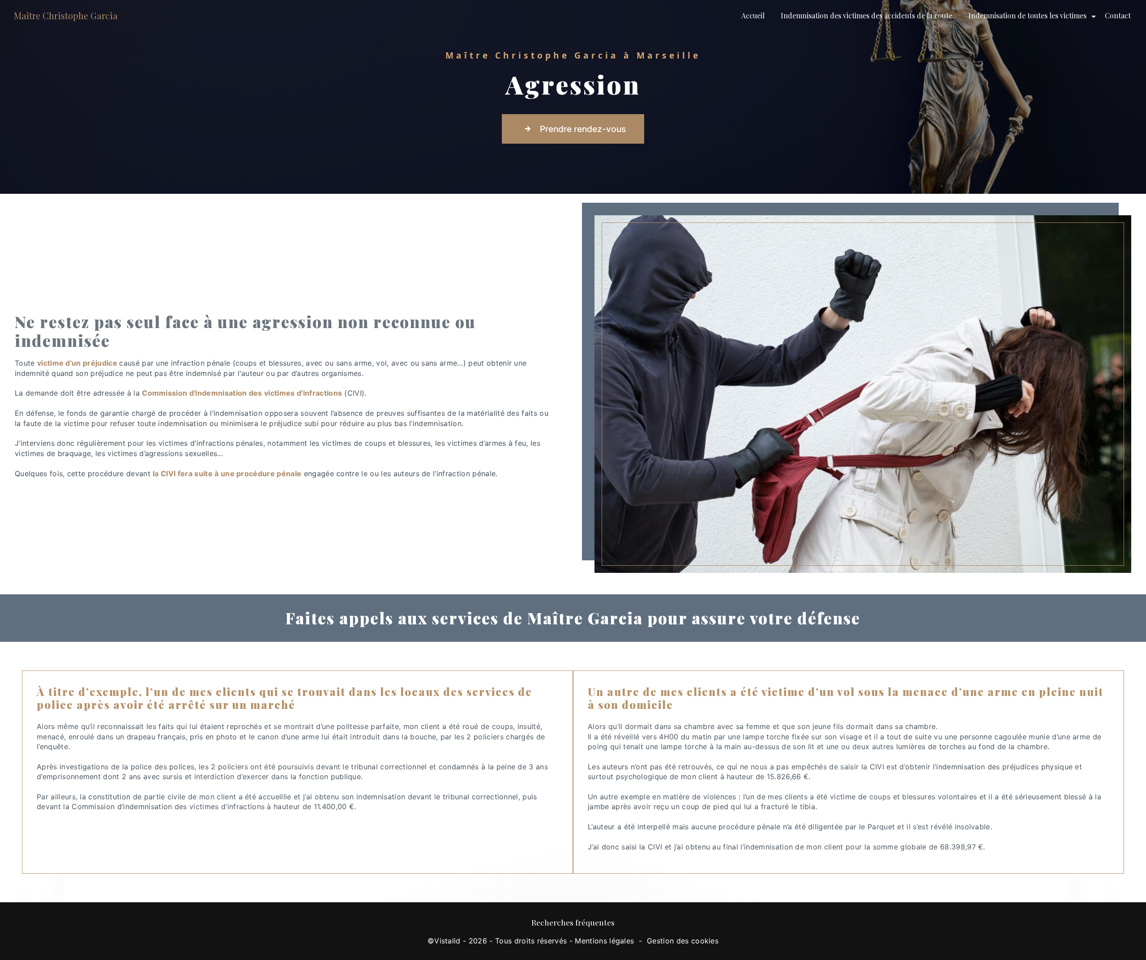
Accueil (753, 15)
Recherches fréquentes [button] (573, 922)
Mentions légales (604, 940)
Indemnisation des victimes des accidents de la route (866, 15)
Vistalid (447, 940)
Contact (1118, 15)
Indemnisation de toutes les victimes (1027, 15)
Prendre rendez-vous (583, 129)
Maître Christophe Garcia (66, 15)
